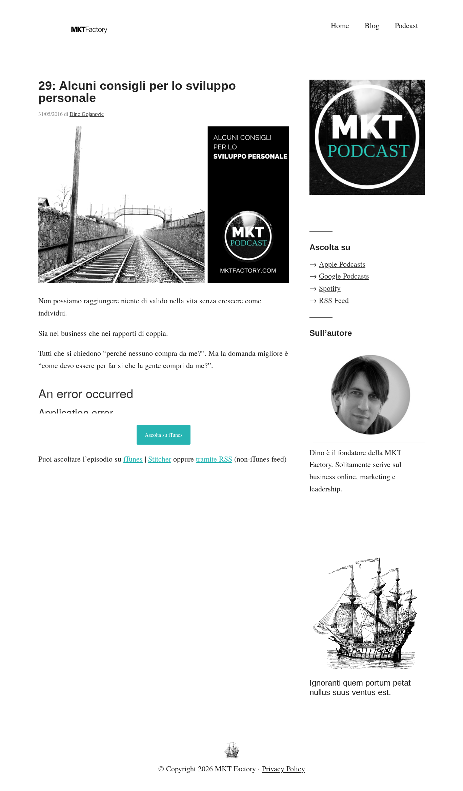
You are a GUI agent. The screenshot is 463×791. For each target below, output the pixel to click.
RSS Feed (334, 300)
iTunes (133, 459)
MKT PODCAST (106, 29)
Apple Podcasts (342, 264)
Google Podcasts (344, 276)
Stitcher (159, 459)
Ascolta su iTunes (163, 434)
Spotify (330, 288)
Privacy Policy (283, 768)
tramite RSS (214, 459)
